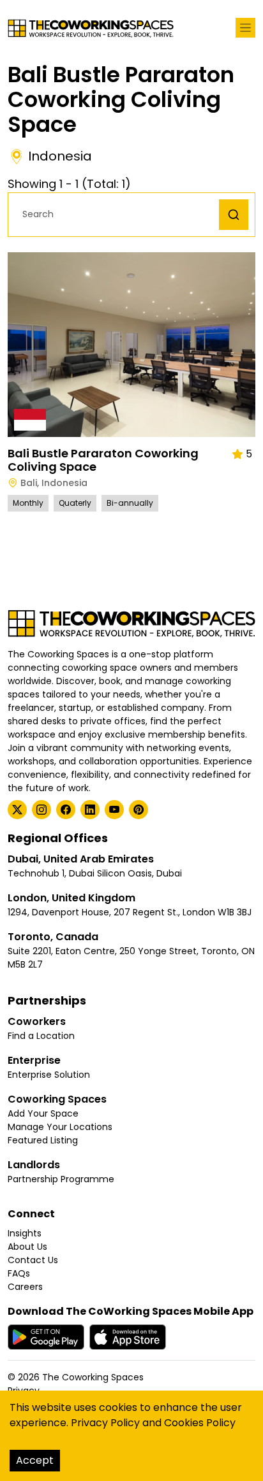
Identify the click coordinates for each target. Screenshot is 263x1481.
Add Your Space (43, 1113)
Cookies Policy (200, 1422)
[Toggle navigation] (245, 28)
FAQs (19, 1273)
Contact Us (33, 1260)
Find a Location (41, 1035)
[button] (117, 214)
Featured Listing (43, 1140)
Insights (24, 1233)
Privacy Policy (105, 1422)
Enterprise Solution (49, 1074)
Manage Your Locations (60, 1126)
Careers (25, 1286)
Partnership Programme (61, 1179)
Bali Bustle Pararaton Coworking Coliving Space (103, 460)
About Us (27, 1246)
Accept (35, 1460)
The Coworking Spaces (93, 1377)
